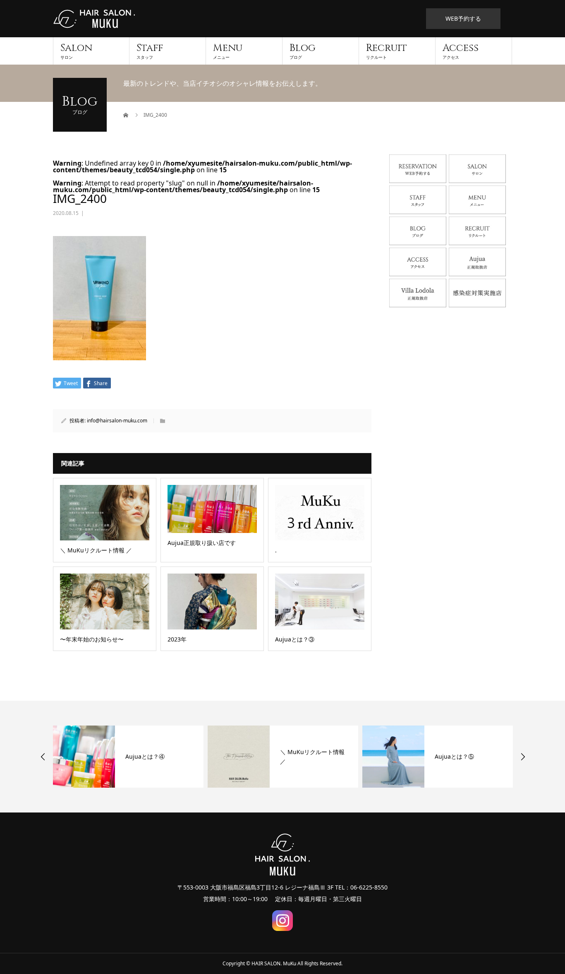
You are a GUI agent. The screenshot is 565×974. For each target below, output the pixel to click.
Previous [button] (43, 756)
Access (461, 50)
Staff (149, 50)
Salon (76, 50)
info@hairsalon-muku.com (117, 420)
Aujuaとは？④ (145, 756)
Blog (303, 50)
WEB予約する (463, 18)
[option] (128, 757)
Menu (227, 50)
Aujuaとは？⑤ (454, 756)
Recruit (386, 50)
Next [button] (523, 756)
